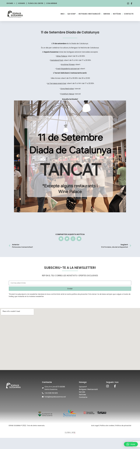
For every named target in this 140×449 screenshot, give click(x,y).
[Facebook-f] (114, 386)
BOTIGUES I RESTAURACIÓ (89, 14)
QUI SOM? (71, 14)
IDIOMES (10, 3)
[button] (61, 238)
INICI (62, 14)
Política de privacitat (123, 425)
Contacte (83, 397)
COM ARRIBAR (51, 3)
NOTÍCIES (117, 14)
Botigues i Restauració (88, 389)
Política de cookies (107, 425)
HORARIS (21, 3)
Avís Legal (95, 425)
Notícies (82, 394)
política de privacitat (80, 294)
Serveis (82, 392)
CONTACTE (128, 14)
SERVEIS (106, 14)
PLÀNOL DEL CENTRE (35, 3)
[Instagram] (107, 386)
